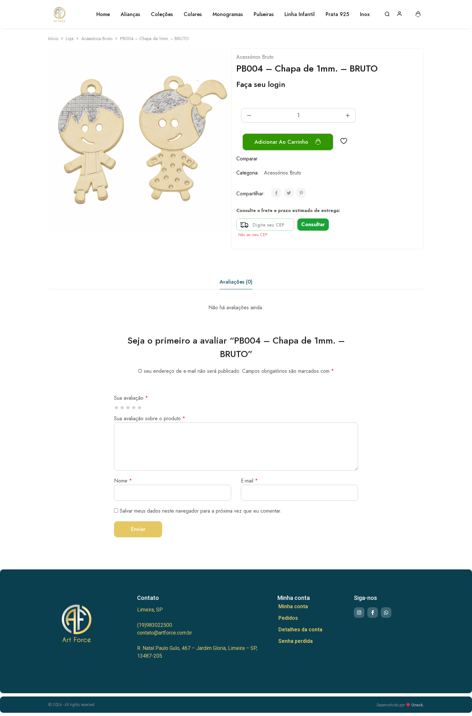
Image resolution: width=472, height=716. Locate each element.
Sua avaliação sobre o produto (149, 418)
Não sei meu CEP (252, 235)
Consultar (313, 224)
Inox (365, 14)
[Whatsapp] (386, 612)
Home (103, 14)
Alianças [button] (130, 14)
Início (53, 38)
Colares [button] (193, 14)
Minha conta (293, 606)
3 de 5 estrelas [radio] (128, 407)
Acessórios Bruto (96, 38)
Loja (70, 38)
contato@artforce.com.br (164, 633)
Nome (123, 480)
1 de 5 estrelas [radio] (116, 407)
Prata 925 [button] (337, 14)
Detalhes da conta (300, 629)
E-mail (249, 480)
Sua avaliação (131, 398)
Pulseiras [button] (264, 14)
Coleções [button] (162, 14)
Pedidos (288, 618)
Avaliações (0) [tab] (236, 282)
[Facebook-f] (372, 612)
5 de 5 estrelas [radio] (140, 407)
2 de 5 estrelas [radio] (122, 407)
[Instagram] (359, 612)
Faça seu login (260, 84)
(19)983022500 (154, 625)
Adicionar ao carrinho (282, 142)
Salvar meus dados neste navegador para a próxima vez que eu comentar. (201, 511)
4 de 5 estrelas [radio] (134, 407)
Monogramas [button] (228, 14)
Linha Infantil (299, 14)
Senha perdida (295, 641)
